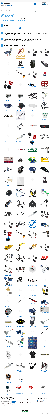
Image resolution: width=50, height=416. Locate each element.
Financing (20, 400)
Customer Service (14, 9)
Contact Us (21, 399)
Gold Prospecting (16, 7)
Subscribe (13, 401)
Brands (10, 7)
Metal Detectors (4, 7)
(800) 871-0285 (38, 12)
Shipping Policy (27, 400)
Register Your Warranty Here (19, 393)
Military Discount (28, 399)
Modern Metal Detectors (9, 412)
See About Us (43, 393)
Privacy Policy (21, 402)
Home (2, 10)
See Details (6, 394)
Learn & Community (5, 9)
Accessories (24, 7)
